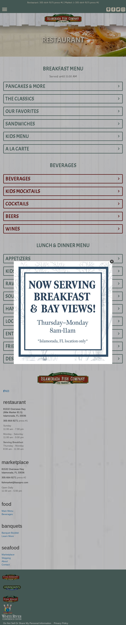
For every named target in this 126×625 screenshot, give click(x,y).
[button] (112, 261)
